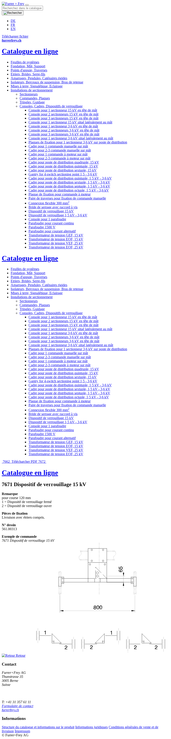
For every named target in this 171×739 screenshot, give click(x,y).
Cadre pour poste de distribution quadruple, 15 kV (63, 162)
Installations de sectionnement (32, 90)
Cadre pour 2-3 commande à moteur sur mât (59, 158)
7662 (6, 461)
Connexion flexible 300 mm (48, 203)
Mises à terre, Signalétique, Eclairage (37, 86)
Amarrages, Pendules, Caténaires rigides (39, 78)
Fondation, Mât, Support (28, 66)
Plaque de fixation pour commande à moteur (59, 194)
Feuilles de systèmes (25, 62)
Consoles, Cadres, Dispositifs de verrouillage (51, 106)
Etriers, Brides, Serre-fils (28, 74)
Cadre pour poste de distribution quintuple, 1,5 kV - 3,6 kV (70, 178)
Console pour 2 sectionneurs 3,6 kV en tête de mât (63, 130)
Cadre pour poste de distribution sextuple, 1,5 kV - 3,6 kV (69, 182)
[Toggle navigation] (27, 5)
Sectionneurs (29, 94)
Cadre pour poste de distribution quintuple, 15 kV (63, 166)
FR (13, 25)
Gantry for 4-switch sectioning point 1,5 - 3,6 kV (62, 174)
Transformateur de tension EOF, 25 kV (55, 247)
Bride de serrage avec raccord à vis (52, 207)
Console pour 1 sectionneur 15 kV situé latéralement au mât (70, 122)
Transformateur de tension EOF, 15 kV (55, 239)
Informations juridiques (91, 727)
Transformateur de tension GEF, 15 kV (55, 235)
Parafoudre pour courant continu (51, 223)
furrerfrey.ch (10, 710)
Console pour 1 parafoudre (47, 219)
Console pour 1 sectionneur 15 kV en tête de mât (62, 110)
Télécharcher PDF (24, 461)
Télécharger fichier (15, 36)
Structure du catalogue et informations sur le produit (38, 727)
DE (13, 21)
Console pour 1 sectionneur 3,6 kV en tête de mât (63, 126)
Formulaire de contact (17, 706)
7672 (42, 461)
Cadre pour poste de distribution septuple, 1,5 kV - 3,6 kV (69, 186)
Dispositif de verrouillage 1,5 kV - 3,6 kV (57, 215)
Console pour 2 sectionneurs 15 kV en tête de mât (63, 114)
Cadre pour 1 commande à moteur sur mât (58, 154)
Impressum (22, 731)
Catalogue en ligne (30, 51)
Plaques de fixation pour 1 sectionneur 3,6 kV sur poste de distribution (77, 142)
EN (13, 29)
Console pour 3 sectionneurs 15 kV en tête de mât (63, 118)
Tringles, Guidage (32, 102)
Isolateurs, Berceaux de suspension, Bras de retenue (47, 82)
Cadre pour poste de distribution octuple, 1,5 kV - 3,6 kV (68, 190)
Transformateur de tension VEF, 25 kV (55, 243)
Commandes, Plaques (35, 98)
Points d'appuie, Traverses (29, 70)
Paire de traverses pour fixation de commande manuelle (67, 198)
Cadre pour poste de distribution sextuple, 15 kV (62, 170)
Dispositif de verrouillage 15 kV (51, 211)
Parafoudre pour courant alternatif (52, 231)
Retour (20, 655)
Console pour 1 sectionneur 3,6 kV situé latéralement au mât (70, 138)
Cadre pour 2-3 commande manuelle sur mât (59, 150)
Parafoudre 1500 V (41, 227)
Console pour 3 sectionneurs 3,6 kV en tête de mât (63, 134)
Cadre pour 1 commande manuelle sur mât (58, 146)
